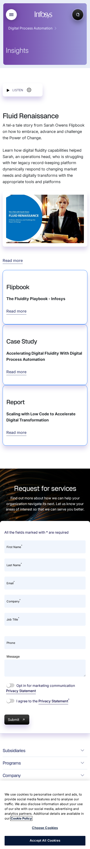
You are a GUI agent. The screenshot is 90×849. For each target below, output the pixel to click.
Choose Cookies (45, 828)
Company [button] (12, 775)
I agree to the (42, 700)
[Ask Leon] (77, 14)
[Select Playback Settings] (29, 90)
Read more (13, 260)
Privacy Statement (21, 691)
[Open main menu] (11, 14)
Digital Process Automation (30, 28)
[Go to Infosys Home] (44, 14)
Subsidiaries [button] (14, 750)
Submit (13, 719)
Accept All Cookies (45, 840)
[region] (45, 814)
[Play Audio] (8, 90)
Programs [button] (12, 763)
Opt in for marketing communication (40, 688)
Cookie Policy (21, 818)
